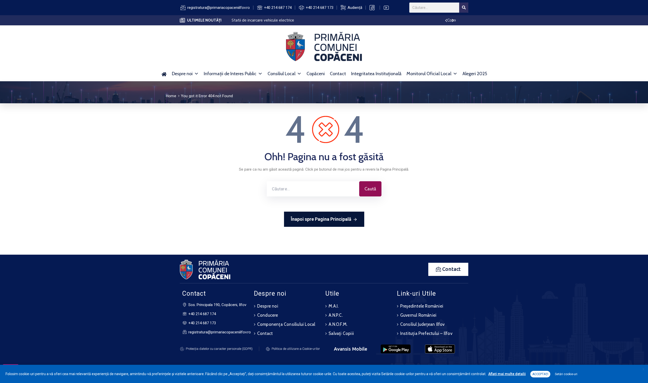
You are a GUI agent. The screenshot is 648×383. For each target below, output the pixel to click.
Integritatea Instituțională (376, 73)
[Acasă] (163, 73)
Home (171, 96)
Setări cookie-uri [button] (566, 374)
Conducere (267, 315)
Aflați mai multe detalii (507, 374)
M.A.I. (333, 306)
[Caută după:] (313, 188)
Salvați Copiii (341, 333)
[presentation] (446, 20)
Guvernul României (418, 315)
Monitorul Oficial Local (429, 73)
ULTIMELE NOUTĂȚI (204, 20)
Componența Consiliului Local (286, 324)
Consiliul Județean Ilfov (422, 324)
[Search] (463, 8)
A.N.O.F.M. (338, 324)
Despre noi (182, 73)
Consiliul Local (281, 73)
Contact (338, 73)
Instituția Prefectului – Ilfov (426, 333)
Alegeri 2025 (474, 73)
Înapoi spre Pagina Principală (321, 219)
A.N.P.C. (336, 315)
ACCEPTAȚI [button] (540, 374)
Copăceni (316, 73)
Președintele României (421, 306)
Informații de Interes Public (230, 73)
